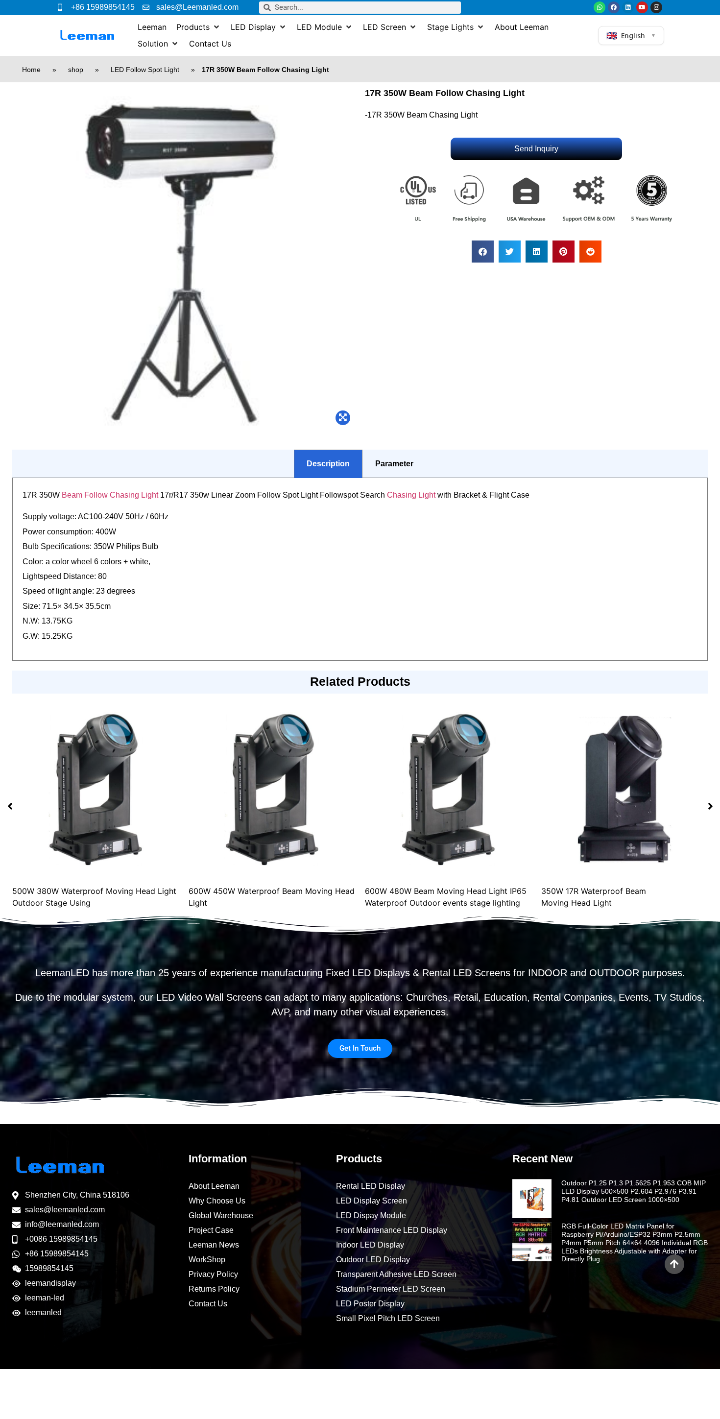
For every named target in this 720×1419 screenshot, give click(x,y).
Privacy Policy (213, 1274)
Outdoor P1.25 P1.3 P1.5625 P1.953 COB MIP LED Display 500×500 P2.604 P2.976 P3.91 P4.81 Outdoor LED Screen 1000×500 (633, 1191)
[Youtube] (642, 7)
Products (359, 1159)
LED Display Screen (371, 1201)
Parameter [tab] (394, 463)
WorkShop (207, 1259)
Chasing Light (411, 495)
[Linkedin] (628, 7)
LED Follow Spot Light (145, 69)
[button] (198, 27)
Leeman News (214, 1245)
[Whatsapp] (599, 7)
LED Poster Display (370, 1303)
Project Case (211, 1230)
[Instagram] (656, 7)
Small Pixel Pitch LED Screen (388, 1318)
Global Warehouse (221, 1215)
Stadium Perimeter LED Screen (390, 1289)
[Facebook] (614, 7)
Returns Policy (214, 1289)
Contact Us (208, 1303)
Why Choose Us (217, 1201)
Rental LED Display (370, 1186)
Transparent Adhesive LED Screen (396, 1274)
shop (75, 69)
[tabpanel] (360, 569)
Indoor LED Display (370, 1245)
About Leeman (214, 1186)
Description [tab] (328, 463)
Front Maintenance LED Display (391, 1230)
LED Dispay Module (371, 1215)
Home (31, 69)
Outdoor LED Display (373, 1259)
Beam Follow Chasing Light (110, 495)
